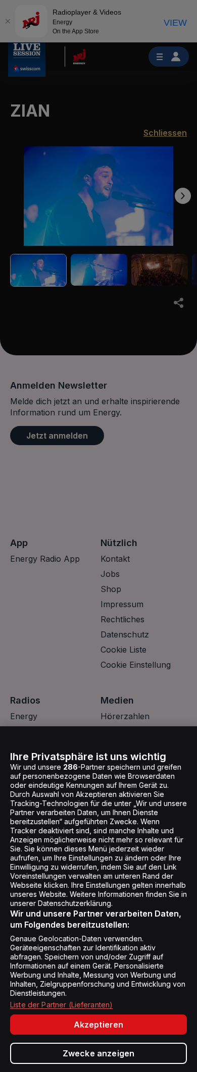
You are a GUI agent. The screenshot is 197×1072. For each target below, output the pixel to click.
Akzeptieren (99, 1025)
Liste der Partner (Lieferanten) (61, 1004)
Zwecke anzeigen (98, 1053)
